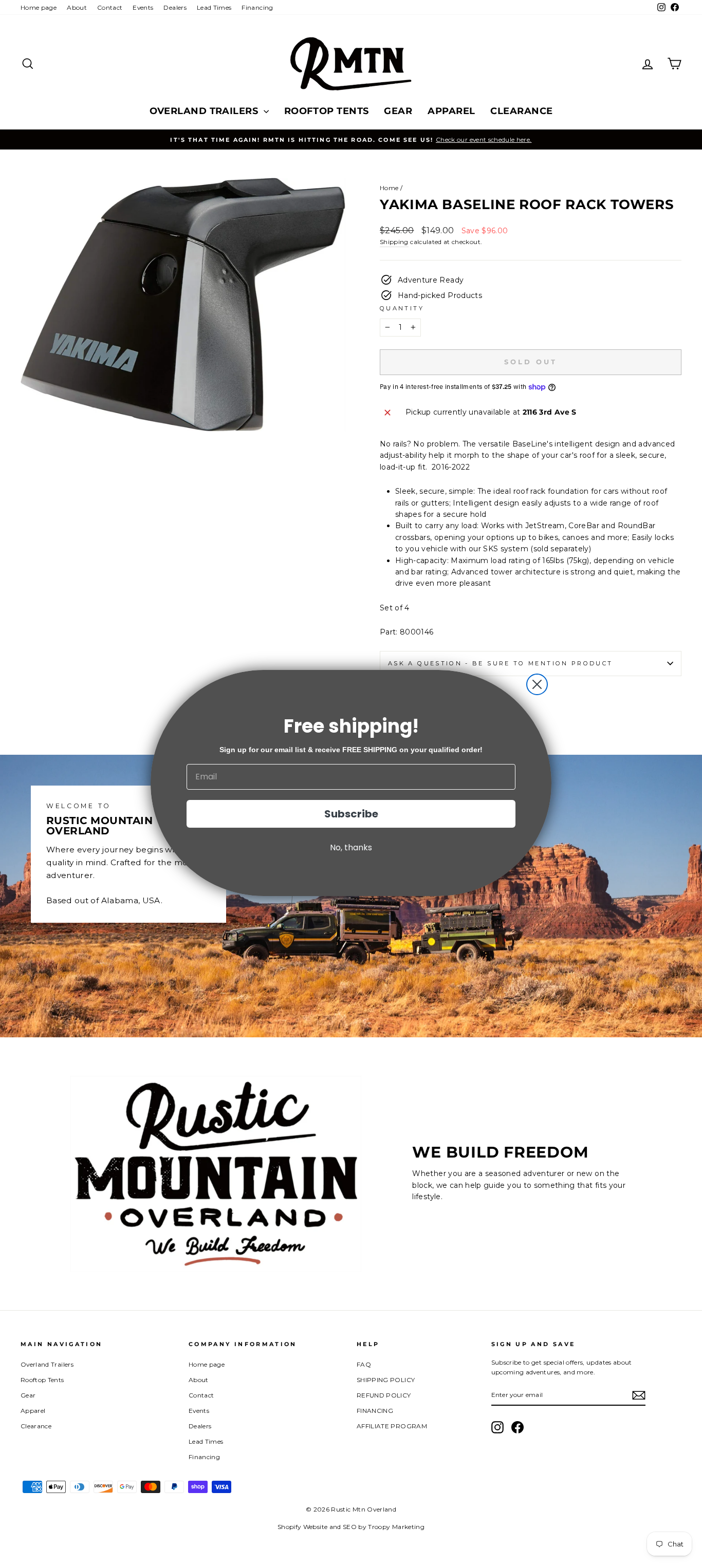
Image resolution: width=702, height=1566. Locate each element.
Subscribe (351, 814)
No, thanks (351, 847)
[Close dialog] (537, 684)
